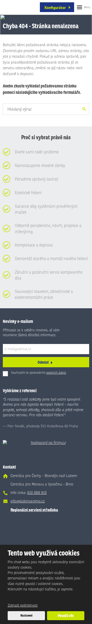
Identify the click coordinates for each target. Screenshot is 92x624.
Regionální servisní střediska (34, 509)
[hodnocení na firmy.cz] (46, 442)
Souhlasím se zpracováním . (39, 372)
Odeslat (43, 362)
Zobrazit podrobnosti (23, 605)
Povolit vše (66, 615)
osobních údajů (56, 372)
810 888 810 (37, 493)
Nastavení (26, 615)
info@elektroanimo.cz (27, 501)
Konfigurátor (55, 7)
